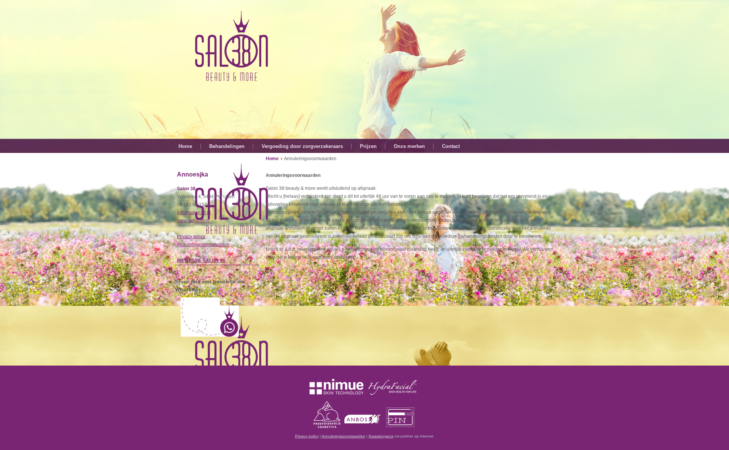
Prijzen (368, 146)
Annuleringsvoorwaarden (203, 244)
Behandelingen (227, 146)
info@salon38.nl (194, 212)
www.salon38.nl (193, 220)
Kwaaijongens (381, 436)
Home (185, 146)
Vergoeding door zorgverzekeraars (302, 146)
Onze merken (409, 146)
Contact (451, 146)
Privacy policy (191, 236)
